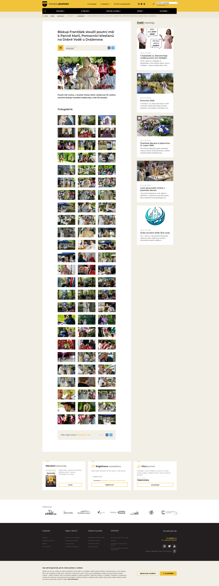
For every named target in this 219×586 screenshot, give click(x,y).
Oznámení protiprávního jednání (119, 544)
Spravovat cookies (148, 573)
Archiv (70, 485)
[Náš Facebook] (139, 4)
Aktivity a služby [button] (113, 11)
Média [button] (139, 11)
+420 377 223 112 (170, 540)
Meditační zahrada (94, 540)
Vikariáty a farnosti (48, 540)
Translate (172, 5)
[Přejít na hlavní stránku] (55, 4)
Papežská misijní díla (71, 546)
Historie (44, 537)
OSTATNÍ (114, 531)
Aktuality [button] (60, 11)
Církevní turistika (95, 531)
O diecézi (46, 531)
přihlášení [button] (105, 4)
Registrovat (109, 485)
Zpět (46, 16)
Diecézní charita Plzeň (72, 537)
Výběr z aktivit (71, 531)
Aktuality (60, 16)
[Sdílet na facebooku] (109, 47)
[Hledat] (153, 4)
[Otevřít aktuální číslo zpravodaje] (51, 479)
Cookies (113, 540)
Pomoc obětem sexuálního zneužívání (120, 548)
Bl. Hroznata (46, 546)
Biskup (44, 543)
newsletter (92, 4)
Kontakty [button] (163, 11)
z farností (81, 16)
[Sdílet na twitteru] (113, 47)
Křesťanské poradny (71, 540)
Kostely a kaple (93, 546)
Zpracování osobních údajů (119, 537)
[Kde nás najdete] (174, 551)
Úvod (52, 16)
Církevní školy (69, 543)
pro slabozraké (123, 4)
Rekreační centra (93, 543)
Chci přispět (155, 485)
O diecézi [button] (85, 11)
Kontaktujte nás (83, 435)
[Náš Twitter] (141, 4)
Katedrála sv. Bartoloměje (96, 537)
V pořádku (169, 573)
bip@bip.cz (172, 538)
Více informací (73, 579)
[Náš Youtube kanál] (144, 4)
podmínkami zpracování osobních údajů (113, 480)
